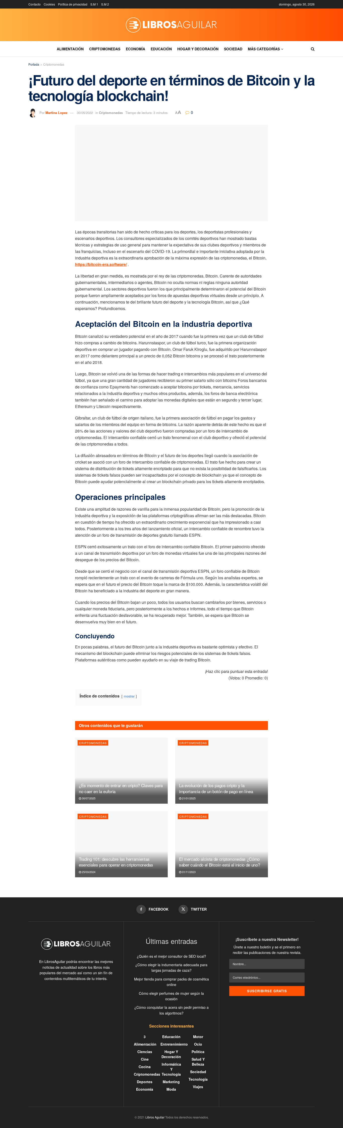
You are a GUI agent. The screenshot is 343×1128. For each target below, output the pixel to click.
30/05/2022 (85, 112)
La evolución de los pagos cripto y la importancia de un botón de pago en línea (216, 788)
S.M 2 (105, 4)
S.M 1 (94, 4)
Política (198, 1051)
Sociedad (233, 48)
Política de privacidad (72, 4)
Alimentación (70, 48)
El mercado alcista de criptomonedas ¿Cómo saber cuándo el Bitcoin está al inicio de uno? (219, 862)
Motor (198, 1036)
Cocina (145, 1066)
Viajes (198, 1086)
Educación (161, 48)
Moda (171, 1089)
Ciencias (144, 1051)
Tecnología (198, 1079)
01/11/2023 (188, 872)
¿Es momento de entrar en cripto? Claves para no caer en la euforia (121, 788)
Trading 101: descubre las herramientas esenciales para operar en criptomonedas (116, 862)
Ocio (198, 1044)
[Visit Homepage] (171, 25)
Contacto (34, 4)
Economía (135, 48)
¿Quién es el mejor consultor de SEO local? (171, 956)
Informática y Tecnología (171, 1069)
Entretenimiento (174, 1044)
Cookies (49, 4)
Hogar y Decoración (197, 48)
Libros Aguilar (154, 1117)
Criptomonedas (104, 48)
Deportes (144, 1081)
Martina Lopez (56, 112)
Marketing (171, 1081)
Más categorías (264, 48)
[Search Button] (313, 48)
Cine (145, 1059)
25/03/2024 (88, 872)
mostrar (129, 696)
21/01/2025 (188, 798)
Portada (33, 64)
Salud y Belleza (198, 1062)
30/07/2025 (88, 798)
